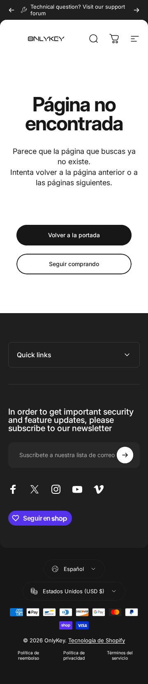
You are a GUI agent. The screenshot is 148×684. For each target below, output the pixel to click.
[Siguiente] (136, 10)
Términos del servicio (120, 655)
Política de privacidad (74, 655)
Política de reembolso (28, 655)
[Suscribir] (125, 455)
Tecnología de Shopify (96, 640)
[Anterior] (11, 10)
